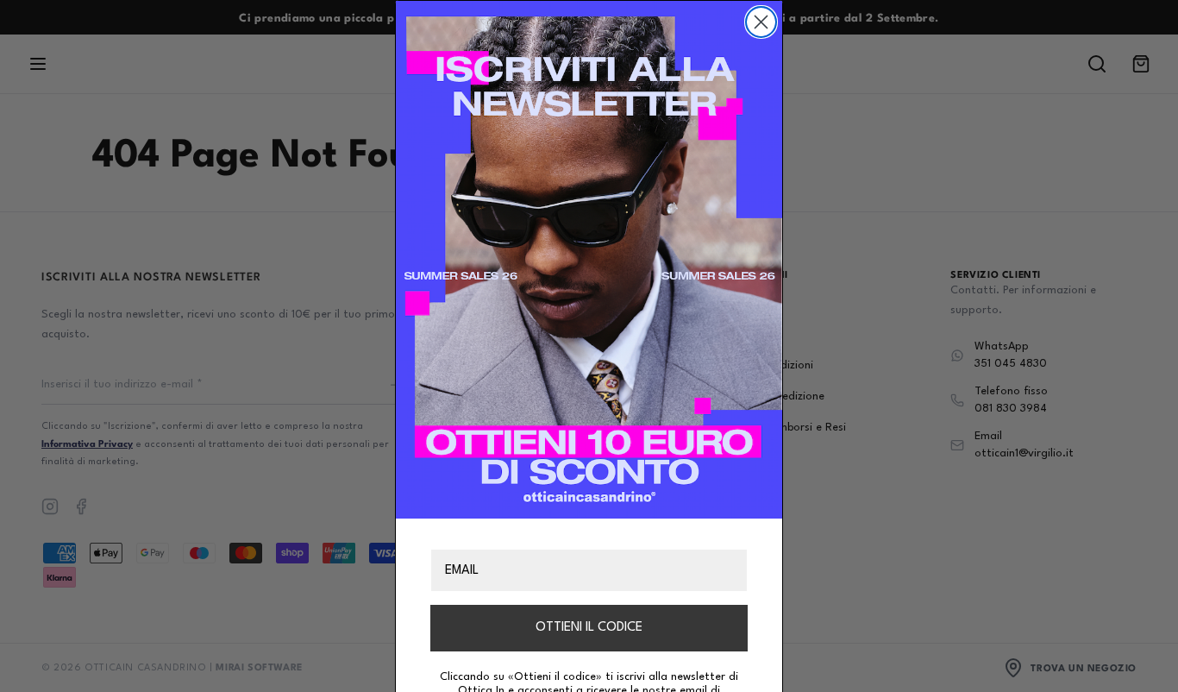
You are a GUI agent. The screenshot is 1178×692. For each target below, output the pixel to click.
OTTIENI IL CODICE (589, 627)
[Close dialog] (761, 22)
